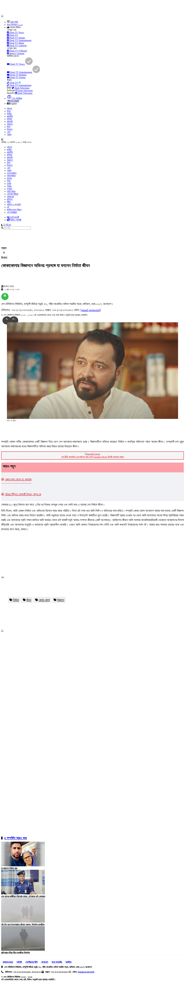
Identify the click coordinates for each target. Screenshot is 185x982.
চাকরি (9, 183)
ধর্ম (8, 207)
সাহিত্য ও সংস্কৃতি (14, 204)
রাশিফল (9, 199)
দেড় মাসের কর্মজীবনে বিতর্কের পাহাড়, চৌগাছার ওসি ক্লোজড (23, 896)
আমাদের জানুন (8, 962)
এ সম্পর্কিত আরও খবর (15, 838)
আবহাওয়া (10, 196)
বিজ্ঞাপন (60, 600)
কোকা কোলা (44, 600)
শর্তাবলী (19, 962)
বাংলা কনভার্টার (57, 962)
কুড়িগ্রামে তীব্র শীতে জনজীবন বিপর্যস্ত (15, 952)
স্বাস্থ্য (9, 186)
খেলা (8, 132)
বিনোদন (9, 129)
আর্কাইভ (68, 962)
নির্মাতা (16, 600)
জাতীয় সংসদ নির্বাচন (14, 209)
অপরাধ (9, 189)
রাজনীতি (10, 116)
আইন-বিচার (11, 191)
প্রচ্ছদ (4, 247)
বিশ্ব (8, 127)
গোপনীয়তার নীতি (31, 962)
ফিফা (9, 111)
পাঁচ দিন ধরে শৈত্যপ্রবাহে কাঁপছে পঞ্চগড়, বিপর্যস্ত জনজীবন (23, 924)
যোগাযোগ (44, 962)
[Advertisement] (71, 7)
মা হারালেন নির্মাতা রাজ (9, 868)
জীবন (28, 600)
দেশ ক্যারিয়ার (12, 212)
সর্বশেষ (9, 108)
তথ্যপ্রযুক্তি (11, 173)
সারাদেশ (10, 124)
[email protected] (91, 310)
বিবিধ (9, 202)
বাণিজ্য (9, 119)
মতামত (9, 178)
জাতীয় (9, 114)
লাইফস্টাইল (11, 176)
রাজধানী (10, 121)
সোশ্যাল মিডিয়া (12, 194)
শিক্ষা (9, 181)
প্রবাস (9, 134)
